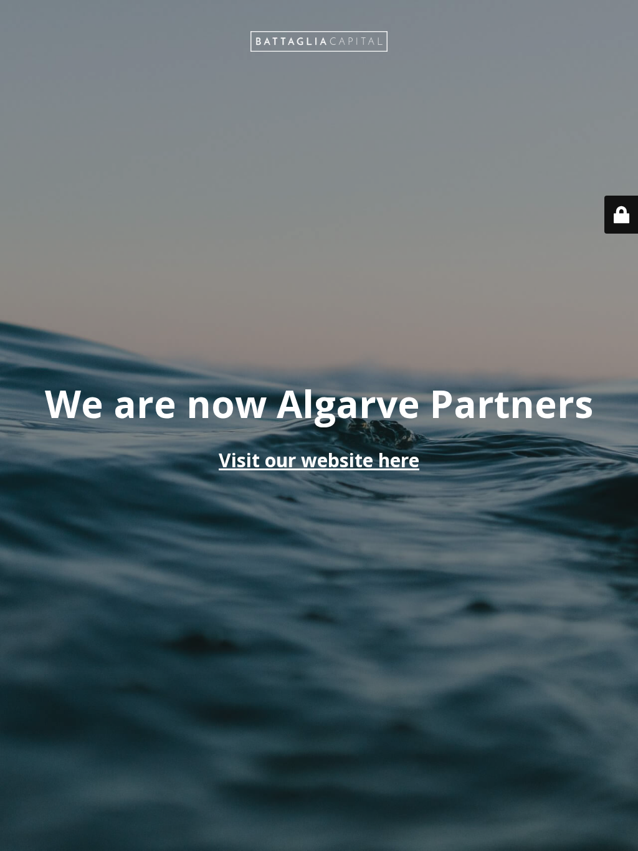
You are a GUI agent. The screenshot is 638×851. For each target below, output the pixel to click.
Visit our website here (319, 460)
